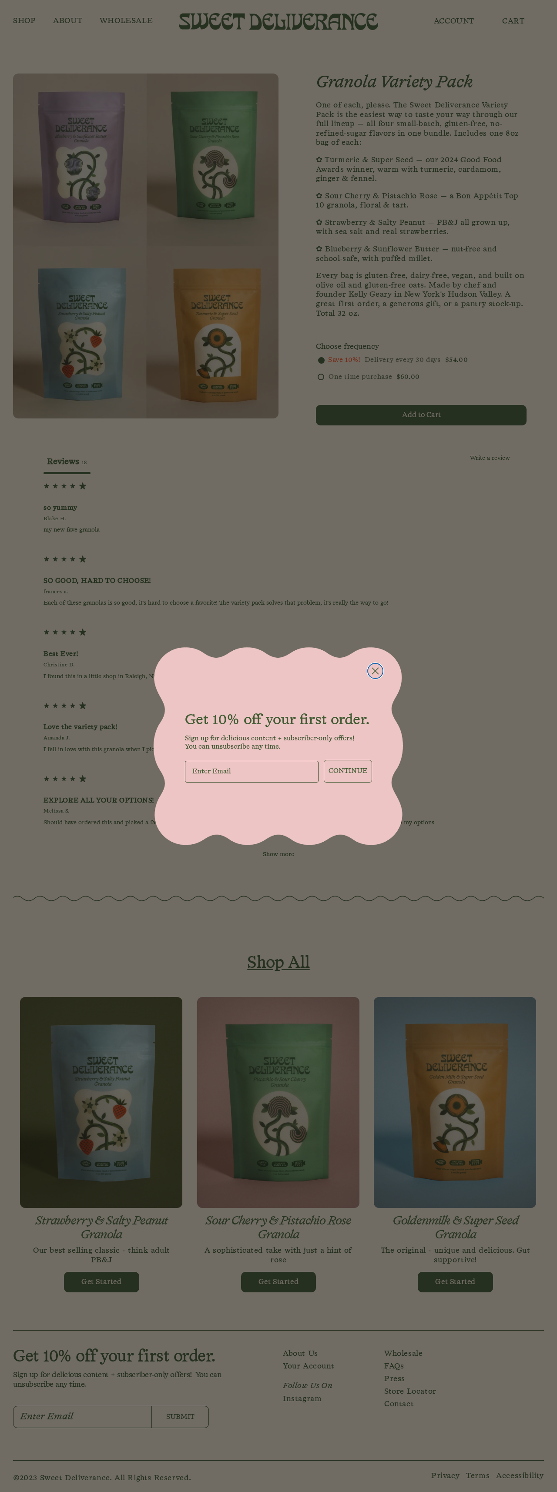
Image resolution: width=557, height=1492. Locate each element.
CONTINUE (348, 771)
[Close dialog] (375, 671)
